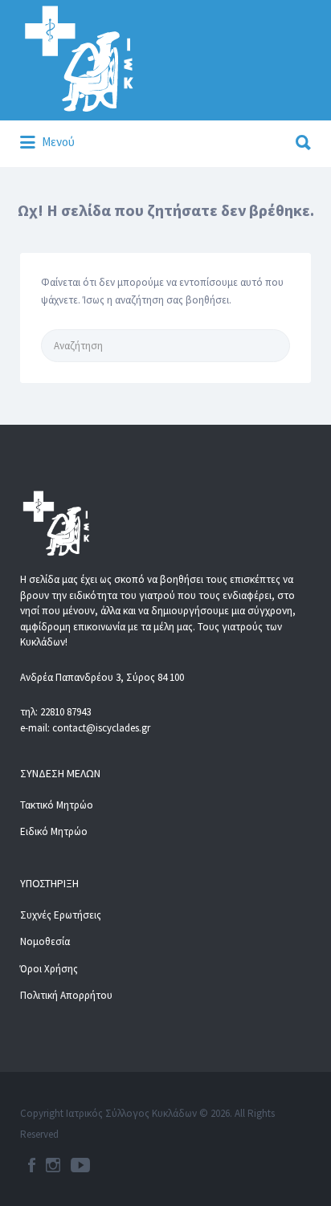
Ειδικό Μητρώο (54, 831)
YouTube (80, 1165)
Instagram (53, 1165)
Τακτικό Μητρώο (56, 805)
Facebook (31, 1165)
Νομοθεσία (45, 941)
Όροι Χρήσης (49, 969)
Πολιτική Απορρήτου (66, 995)
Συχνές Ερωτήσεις (60, 915)
